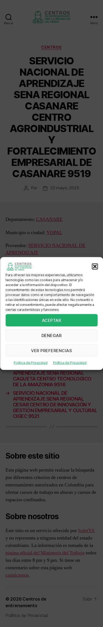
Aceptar (51, 320)
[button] (95, 266)
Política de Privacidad (30, 363)
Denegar (51, 335)
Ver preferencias (51, 350)
